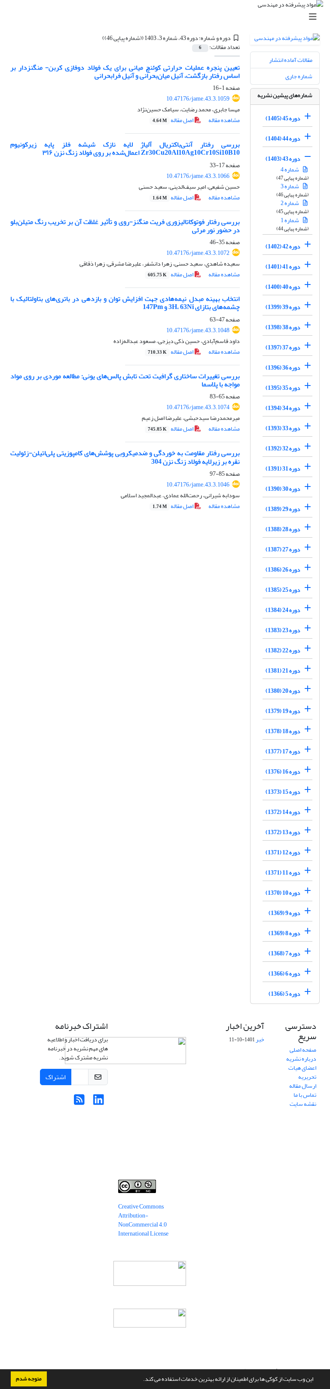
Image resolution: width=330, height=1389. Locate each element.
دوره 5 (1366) (284, 994)
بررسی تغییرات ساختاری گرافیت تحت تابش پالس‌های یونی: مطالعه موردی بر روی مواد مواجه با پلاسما (125, 380)
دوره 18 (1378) (283, 731)
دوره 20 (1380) (283, 691)
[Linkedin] (98, 1102)
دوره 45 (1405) (283, 118)
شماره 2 (290, 203)
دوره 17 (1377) (283, 751)
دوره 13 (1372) (283, 832)
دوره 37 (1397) (283, 347)
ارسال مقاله (302, 1086)
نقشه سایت (303, 1104)
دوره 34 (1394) (283, 408)
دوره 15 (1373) (283, 792)
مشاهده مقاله (224, 120)
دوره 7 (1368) (284, 953)
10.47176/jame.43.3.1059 (197, 98)
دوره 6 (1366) (284, 973)
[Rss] (79, 1102)
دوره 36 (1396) (283, 367)
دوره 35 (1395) (283, 388)
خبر (260, 1039)
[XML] (97, 38)
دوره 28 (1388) (283, 529)
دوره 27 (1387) (283, 549)
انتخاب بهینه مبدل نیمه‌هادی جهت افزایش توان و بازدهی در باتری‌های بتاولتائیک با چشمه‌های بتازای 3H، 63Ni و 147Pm (125, 302)
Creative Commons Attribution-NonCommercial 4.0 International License (143, 1220)
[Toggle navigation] (167, 17)
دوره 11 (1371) (283, 872)
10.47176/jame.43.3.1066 (197, 176)
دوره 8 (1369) (284, 933)
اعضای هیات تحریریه (302, 1072)
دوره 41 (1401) (283, 266)
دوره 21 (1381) (283, 670)
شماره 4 (290, 169)
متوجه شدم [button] (29, 1379)
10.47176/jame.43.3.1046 (197, 484)
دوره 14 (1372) (283, 812)
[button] (141, 1380)
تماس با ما (304, 1095)
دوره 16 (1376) (283, 771)
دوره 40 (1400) (283, 287)
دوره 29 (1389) (283, 509)
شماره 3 (290, 186)
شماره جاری (298, 76)
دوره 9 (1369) (284, 913)
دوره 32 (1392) (283, 448)
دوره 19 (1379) (283, 711)
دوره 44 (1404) (283, 138)
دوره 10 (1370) (283, 893)
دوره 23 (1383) (283, 630)
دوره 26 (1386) (283, 569)
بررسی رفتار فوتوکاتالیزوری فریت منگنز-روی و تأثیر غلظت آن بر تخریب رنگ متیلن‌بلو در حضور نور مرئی (125, 225)
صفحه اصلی (303, 1050)
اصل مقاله (173, 120)
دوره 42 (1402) (283, 246)
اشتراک (56, 1077)
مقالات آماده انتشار (290, 60)
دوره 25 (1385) (283, 590)
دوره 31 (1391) (283, 468)
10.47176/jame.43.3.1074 (197, 407)
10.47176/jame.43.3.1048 (197, 330)
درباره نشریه (301, 1059)
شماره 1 (290, 220)
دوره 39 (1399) (283, 307)
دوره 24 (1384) (283, 610)
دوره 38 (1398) (283, 327)
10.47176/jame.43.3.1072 (197, 253)
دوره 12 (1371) (283, 852)
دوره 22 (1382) (283, 650)
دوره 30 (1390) (283, 489)
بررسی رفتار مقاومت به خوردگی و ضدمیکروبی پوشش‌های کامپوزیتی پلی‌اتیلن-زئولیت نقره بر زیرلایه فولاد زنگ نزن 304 (125, 457)
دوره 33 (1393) (283, 428)
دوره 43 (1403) (283, 159)
